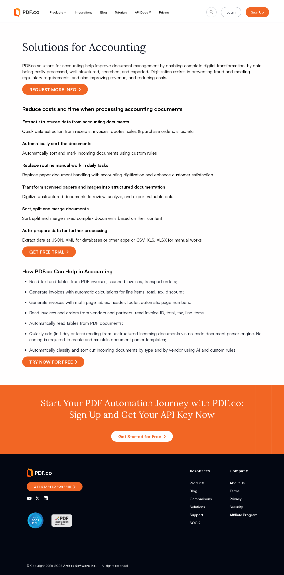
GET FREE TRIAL (46, 252)
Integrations (83, 12)
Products (56, 12)
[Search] (211, 12)
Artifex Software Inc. (80, 565)
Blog (103, 12)
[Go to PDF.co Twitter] (37, 498)
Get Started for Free (139, 436)
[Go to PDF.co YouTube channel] (29, 498)
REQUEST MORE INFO (52, 89)
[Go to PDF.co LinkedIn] (45, 498)
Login (231, 12)
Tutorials (121, 12)
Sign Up (257, 12)
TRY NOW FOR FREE (51, 362)
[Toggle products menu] (65, 12)
